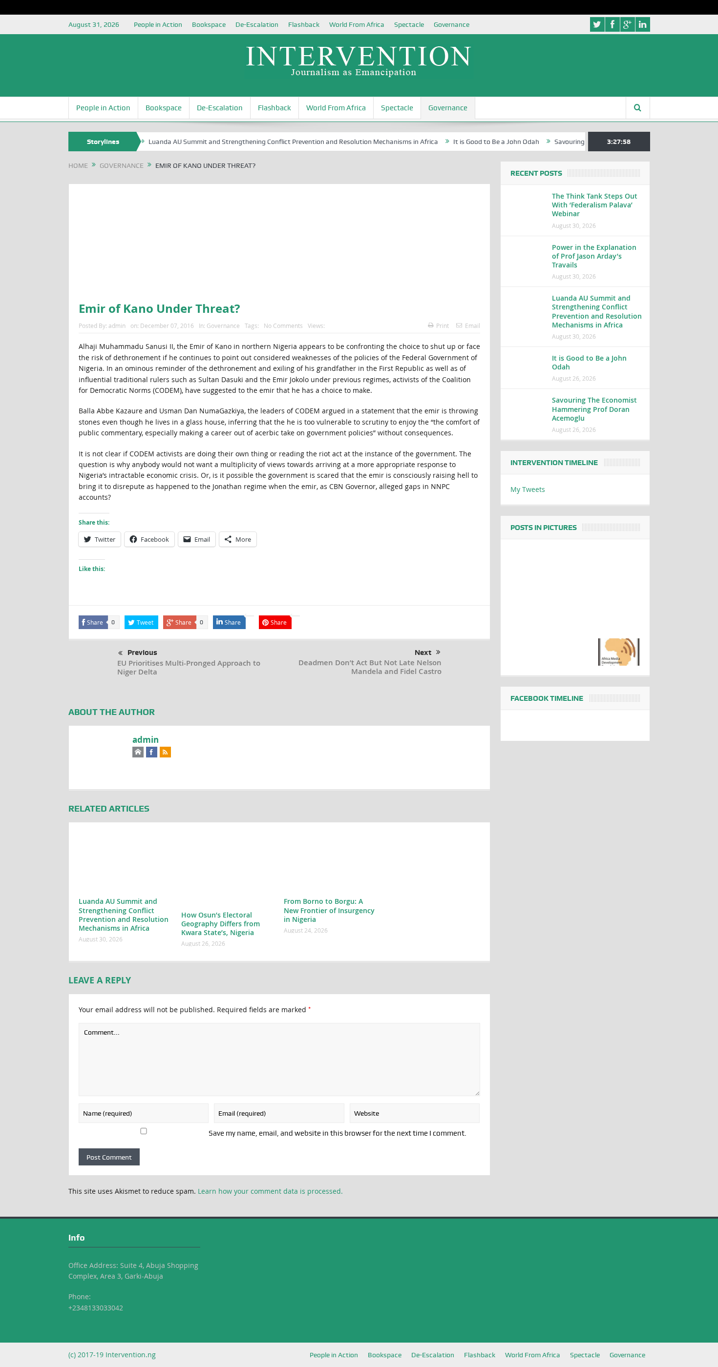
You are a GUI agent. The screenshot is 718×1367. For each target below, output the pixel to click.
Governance (451, 24)
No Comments (283, 325)
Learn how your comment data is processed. (270, 1191)
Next (423, 652)
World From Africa (356, 24)
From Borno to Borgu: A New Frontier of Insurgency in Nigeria (329, 910)
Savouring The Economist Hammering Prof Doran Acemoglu (594, 408)
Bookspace (209, 24)
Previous (142, 652)
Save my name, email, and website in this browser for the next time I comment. (337, 1133)
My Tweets (527, 489)
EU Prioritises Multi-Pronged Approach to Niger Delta (188, 667)
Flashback (303, 24)
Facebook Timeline (546, 698)
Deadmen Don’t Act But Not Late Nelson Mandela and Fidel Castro (370, 666)
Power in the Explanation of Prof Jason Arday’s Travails (594, 256)
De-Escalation (256, 24)
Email (472, 325)
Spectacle (409, 24)
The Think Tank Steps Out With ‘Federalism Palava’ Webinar (594, 204)
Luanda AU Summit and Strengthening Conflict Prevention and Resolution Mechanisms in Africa (263, 141)
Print (442, 325)
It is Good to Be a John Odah (466, 141)
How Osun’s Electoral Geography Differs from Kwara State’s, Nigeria (220, 923)
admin (117, 325)
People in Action (158, 24)
